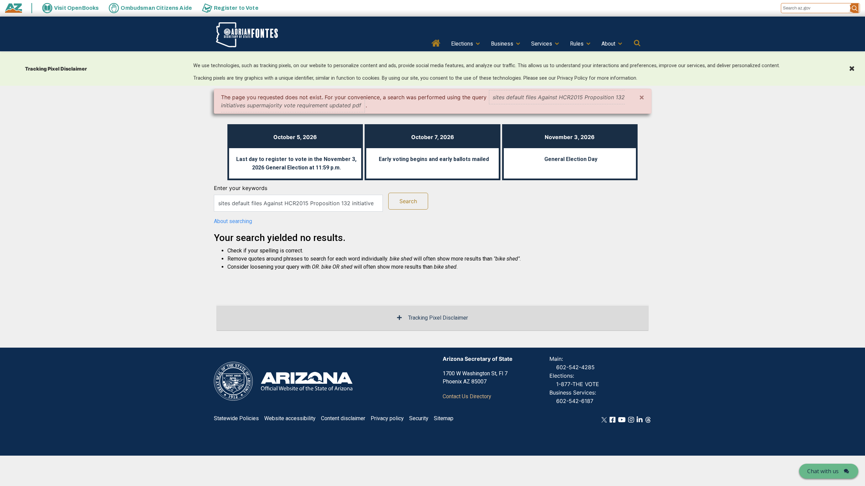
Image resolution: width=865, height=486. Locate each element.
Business (502, 43)
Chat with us (823, 471)
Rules (577, 43)
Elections (462, 43)
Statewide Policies (236, 418)
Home (436, 42)
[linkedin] (640, 419)
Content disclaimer (343, 418)
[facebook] (613, 419)
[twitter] (604, 419)
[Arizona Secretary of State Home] (257, 35)
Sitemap (443, 418)
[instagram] (631, 419)
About (608, 43)
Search (408, 201)
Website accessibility (290, 418)
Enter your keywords (240, 188)
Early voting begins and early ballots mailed (434, 159)
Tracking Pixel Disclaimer (438, 318)
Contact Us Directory (467, 396)
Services (541, 43)
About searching (233, 221)
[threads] (648, 419)
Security (418, 418)
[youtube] (622, 419)
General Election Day (570, 159)
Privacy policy (387, 418)
